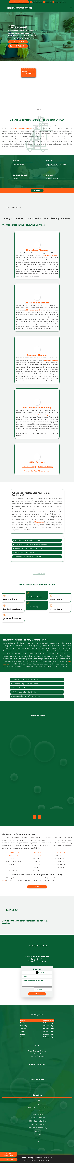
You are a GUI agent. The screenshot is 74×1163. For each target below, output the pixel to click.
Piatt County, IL (14, 852)
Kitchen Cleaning (29, 467)
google (36, 1085)
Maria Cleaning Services (22, 128)
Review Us (9, 1160)
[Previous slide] (34, 817)
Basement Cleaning (51, 360)
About (38, 1104)
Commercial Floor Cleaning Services (38, 471)
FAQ (37, 1145)
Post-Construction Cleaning (37, 1128)
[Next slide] (39, 817)
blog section (39, 522)
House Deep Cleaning (37, 1117)
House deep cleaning (50, 255)
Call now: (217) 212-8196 (18, 46)
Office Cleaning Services (37, 1121)
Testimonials (37, 1134)
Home (37, 1101)
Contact (37, 1138)
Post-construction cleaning (38, 415)
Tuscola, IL (37, 855)
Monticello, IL (14, 855)
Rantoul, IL (37, 852)
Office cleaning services (33, 310)
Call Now (37, 190)
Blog (37, 1141)
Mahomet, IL (61, 852)
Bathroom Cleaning (45, 467)
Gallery (37, 887)
